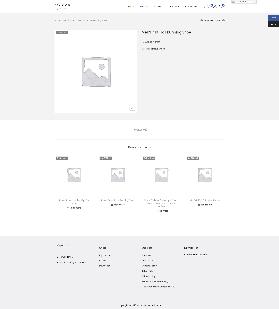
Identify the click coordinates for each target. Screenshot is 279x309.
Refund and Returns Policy (155, 281)
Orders (102, 260)
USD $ (272, 18)
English (241, 1)
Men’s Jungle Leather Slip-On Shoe (74, 202)
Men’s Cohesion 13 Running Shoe (117, 200)
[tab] (139, 130)
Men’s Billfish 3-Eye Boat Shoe (205, 200)
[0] (209, 6)
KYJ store (62, 4)
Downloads (104, 265)
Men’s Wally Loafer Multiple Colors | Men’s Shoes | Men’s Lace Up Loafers (161, 203)
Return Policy (148, 271)
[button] (151, 42)
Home (57, 20)
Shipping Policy (149, 265)
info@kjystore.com (78, 262)
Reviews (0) (139, 130)
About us (146, 255)
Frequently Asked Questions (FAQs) (160, 286)
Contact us (147, 260)
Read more (75, 207)
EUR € (272, 24)
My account (105, 255)
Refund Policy (148, 276)
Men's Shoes (69, 20)
